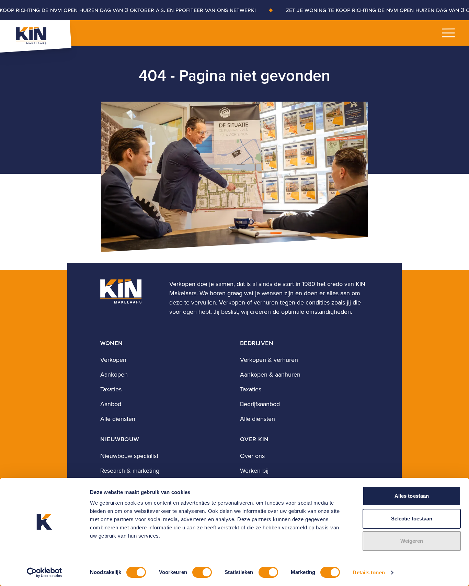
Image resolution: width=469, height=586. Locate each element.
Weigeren (411, 541)
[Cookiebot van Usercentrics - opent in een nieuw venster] (44, 572)
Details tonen (369, 572)
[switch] (202, 572)
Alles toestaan (411, 496)
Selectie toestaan (412, 518)
